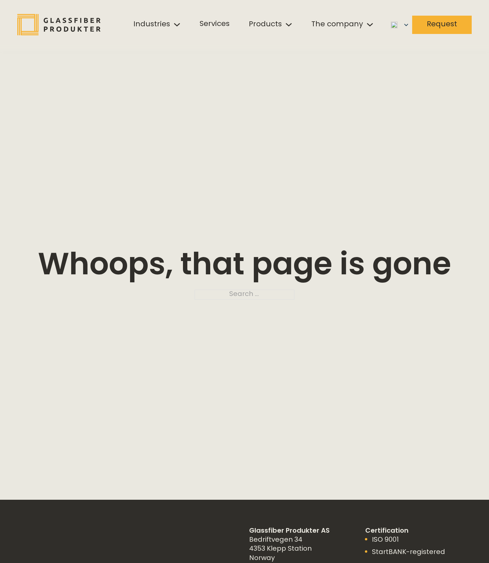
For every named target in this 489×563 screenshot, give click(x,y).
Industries (151, 25)
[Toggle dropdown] (177, 24)
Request (442, 25)
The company (337, 25)
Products (265, 25)
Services (215, 24)
